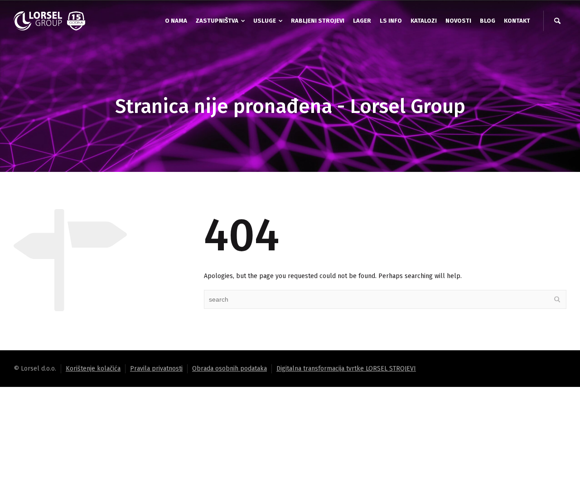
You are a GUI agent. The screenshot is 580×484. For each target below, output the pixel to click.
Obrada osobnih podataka (229, 368)
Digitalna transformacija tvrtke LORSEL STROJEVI (346, 368)
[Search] (557, 21)
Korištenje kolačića (93, 368)
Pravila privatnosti (156, 368)
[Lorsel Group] (50, 20)
